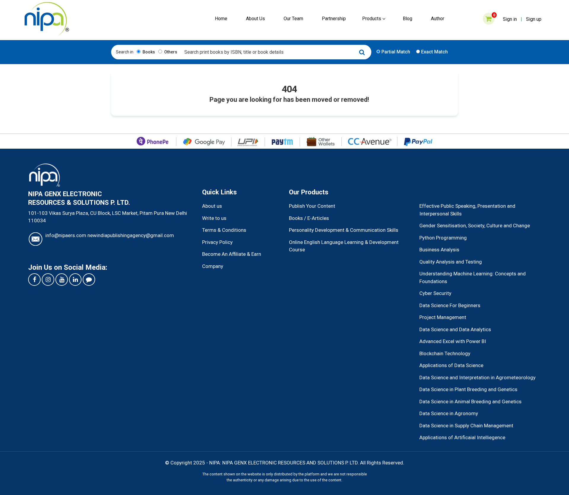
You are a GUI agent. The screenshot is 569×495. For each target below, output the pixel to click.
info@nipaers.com (65, 235)
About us (212, 206)
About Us (255, 18)
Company (212, 266)
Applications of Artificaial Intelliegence (462, 437)
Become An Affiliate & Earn (231, 254)
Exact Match (434, 52)
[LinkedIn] (75, 279)
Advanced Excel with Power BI (452, 341)
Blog (407, 18)
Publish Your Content (312, 206)
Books (148, 52)
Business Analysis (439, 250)
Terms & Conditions (224, 230)
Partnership (334, 18)
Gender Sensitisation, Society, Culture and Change (474, 226)
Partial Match (395, 52)
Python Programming (443, 238)
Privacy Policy (217, 242)
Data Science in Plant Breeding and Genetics (468, 389)
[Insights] (89, 279)
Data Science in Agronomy (448, 413)
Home (221, 18)
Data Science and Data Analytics (455, 329)
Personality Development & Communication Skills (343, 230)
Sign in (510, 19)
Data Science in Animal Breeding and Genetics (470, 401)
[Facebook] (34, 279)
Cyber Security (435, 293)
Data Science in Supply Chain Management (466, 426)
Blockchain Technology (444, 353)
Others (170, 52)
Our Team (293, 18)
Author (437, 18)
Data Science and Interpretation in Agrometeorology (477, 377)
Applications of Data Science (451, 365)
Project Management (442, 317)
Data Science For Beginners (449, 305)
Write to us (214, 218)
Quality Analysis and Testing (450, 262)
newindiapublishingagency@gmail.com (130, 235)
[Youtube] (61, 279)
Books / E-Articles (309, 218)
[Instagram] (48, 279)
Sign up (533, 19)
